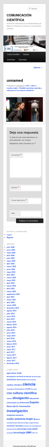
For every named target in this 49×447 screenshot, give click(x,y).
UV (36, 433)
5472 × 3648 (30, 85)
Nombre (15, 187)
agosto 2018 (11, 327)
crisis (35, 389)
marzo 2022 (11, 291)
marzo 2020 (11, 305)
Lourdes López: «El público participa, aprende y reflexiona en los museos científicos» (24, 89)
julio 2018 (11, 330)
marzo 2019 (11, 321)
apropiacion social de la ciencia (19, 376)
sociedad (10, 433)
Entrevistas (11, 59)
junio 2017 (11, 346)
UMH (28, 432)
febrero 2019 (12, 324)
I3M (13, 406)
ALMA (19, 373)
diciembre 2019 (13, 308)
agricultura (11, 373)
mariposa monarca (15, 415)
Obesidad (19, 426)
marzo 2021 (11, 299)
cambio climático (14, 384)
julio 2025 (11, 258)
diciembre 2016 (13, 363)
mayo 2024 (11, 272)
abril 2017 (11, 352)
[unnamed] (24, 109)
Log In (9, 234)
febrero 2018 (12, 344)
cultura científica (25, 393)
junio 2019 (11, 316)
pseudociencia (12, 429)
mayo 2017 (11, 349)
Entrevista (24, 402)
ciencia (29, 384)
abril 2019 (11, 319)
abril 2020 (11, 302)
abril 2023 (11, 283)
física (9, 406)
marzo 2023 (11, 285)
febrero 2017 (12, 357)
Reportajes (23, 59)
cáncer (9, 398)
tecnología (19, 432)
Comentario (16, 155)
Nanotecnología (23, 423)
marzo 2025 (11, 266)
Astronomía (21, 379)
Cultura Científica (13, 54)
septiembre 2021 (13, 294)
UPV (33, 433)
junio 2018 (11, 332)
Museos (37, 419)
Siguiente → (37, 67)
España (34, 402)
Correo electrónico (19, 200)
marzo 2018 (11, 341)
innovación (24, 406)
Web (13, 213)
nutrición (11, 425)
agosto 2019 (11, 310)
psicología (22, 428)
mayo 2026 (11, 252)
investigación (17, 410)
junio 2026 (11, 250)
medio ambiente (16, 419)
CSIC (9, 393)
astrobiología (36, 376)
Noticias (26, 54)
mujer (29, 419)
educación (34, 398)
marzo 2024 (11, 277)
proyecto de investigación (32, 426)
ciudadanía (10, 389)
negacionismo (34, 423)
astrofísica (11, 379)
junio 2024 (11, 269)
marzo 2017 (11, 355)
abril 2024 (11, 274)
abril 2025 (11, 263)
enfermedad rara (13, 402)
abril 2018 (11, 338)
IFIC (17, 406)
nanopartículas (12, 423)
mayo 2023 (11, 280)
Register (10, 237)
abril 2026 (11, 255)
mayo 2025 (11, 261)
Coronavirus (20, 389)
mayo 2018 (11, 335)
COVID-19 (29, 389)
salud (34, 428)
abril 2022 (11, 288)
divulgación (21, 398)
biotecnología (31, 380)
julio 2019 (11, 313)
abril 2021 (11, 297)
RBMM (29, 429)
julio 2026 (11, 247)
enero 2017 (11, 360)
